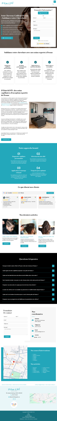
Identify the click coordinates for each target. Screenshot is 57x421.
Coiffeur (34, 370)
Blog (28, 413)
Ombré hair (45, 370)
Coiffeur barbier (36, 371)
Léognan (34, 356)
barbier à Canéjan (5, 105)
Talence (34, 354)
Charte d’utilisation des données (28, 417)
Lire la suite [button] (5, 206)
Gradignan (35, 360)
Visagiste (44, 372)
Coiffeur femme (36, 372)
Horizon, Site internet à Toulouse (31, 419)
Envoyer (36, 38)
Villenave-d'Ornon (36, 355)
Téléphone (35, 25)
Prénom (35, 17)
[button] (53, 4)
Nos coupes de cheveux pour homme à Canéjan (26, 237)
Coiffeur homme (46, 367)
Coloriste (44, 368)
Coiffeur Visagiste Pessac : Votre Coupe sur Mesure (45, 384)
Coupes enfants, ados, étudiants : (9, 236)
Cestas (34, 359)
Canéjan (34, 357)
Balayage (35, 367)
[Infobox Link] (38, 320)
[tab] (28, 266)
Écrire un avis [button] (50, 192)
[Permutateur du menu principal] (55, 2)
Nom (44, 17)
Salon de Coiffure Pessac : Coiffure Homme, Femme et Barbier (13, 384)
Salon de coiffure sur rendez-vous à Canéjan (46, 237)
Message (35, 28)
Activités (28, 415)
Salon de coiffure (46, 371)
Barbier (34, 368)
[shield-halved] (39, 41)
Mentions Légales (28, 416)
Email (34, 21)
